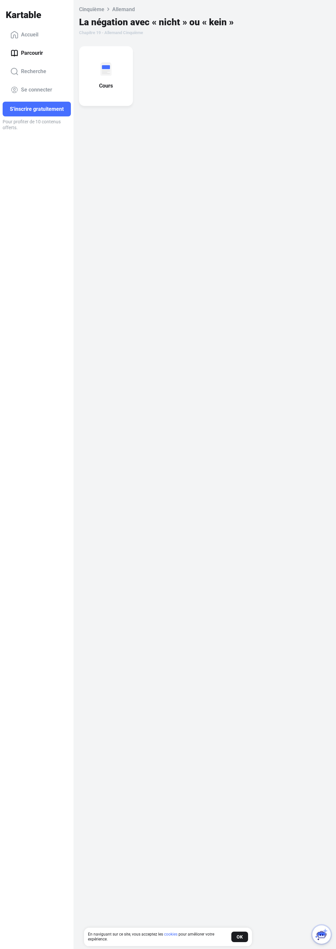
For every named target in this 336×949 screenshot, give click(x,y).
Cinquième (91, 9)
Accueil (29, 34)
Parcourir (32, 53)
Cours (106, 86)
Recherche (33, 71)
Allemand (123, 9)
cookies (171, 934)
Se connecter (36, 90)
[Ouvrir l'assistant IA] (321, 934)
